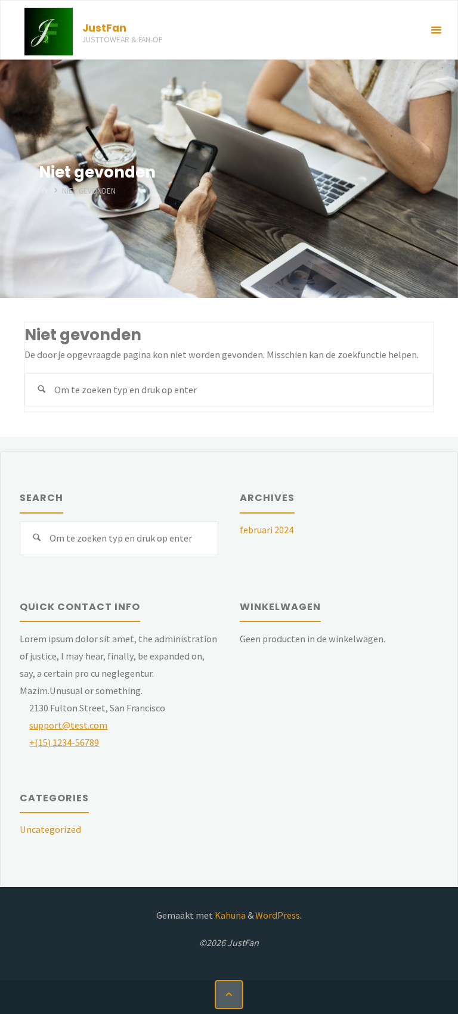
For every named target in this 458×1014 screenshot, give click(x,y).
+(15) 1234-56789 (64, 742)
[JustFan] (48, 30)
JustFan (104, 27)
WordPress (277, 915)
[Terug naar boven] (229, 994)
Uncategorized (50, 829)
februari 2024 (266, 530)
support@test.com (68, 725)
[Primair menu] (435, 30)
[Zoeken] (41, 390)
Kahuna (229, 915)
